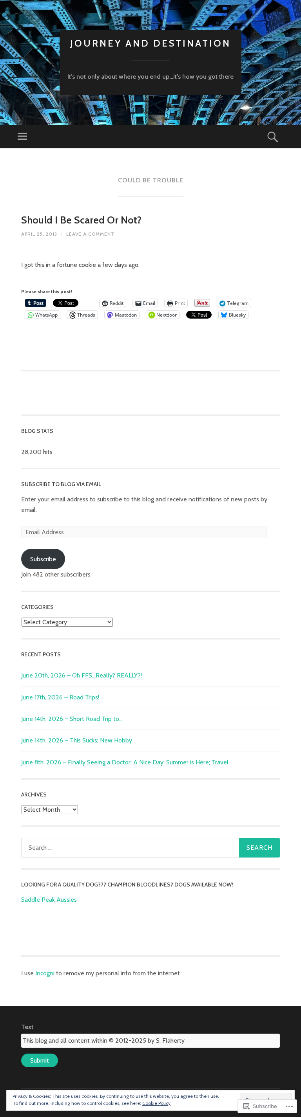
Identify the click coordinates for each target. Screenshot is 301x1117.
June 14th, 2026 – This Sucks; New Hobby (76, 740)
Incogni (45, 973)
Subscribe (43, 559)
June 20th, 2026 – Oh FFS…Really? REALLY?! (81, 675)
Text (27, 1027)
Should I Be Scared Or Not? (81, 220)
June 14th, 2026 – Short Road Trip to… (72, 718)
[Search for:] (150, 848)
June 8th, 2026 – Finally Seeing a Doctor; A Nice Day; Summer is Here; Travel (124, 762)
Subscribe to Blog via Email (61, 484)
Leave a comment (90, 234)
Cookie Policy (156, 1103)
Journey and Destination (150, 43)
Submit (39, 1060)
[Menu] (22, 136)
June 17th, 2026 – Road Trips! (60, 697)
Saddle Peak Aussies (49, 899)
